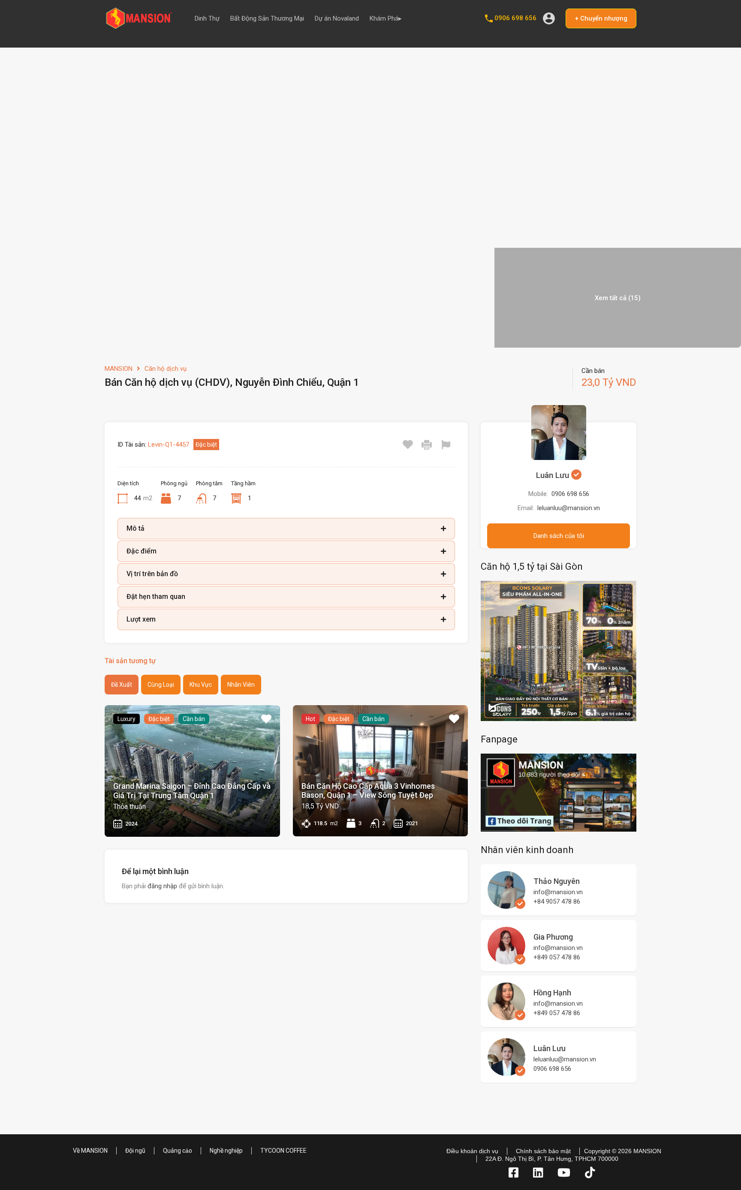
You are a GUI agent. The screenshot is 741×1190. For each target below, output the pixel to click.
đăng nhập (162, 886)
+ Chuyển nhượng (601, 18)
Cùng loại (161, 684)
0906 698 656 (515, 18)
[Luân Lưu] (506, 1072)
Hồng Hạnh (552, 992)
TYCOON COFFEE (283, 1150)
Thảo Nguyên (556, 881)
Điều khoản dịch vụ (472, 1151)
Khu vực (201, 684)
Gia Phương (553, 936)
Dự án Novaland (337, 18)
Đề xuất (121, 684)
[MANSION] (139, 26)
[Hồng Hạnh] (506, 1016)
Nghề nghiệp (226, 1150)
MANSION (119, 369)
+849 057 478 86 (556, 957)
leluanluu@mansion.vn (568, 508)
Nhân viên (241, 684)
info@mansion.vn (558, 892)
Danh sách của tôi (558, 536)
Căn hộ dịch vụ (166, 369)
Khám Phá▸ (386, 18)
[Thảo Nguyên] (506, 905)
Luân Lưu (553, 475)
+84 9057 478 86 (556, 901)
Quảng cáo (177, 1150)
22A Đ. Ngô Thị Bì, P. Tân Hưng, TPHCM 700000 (551, 1158)
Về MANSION (90, 1150)
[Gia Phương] (506, 961)
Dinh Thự (207, 18)
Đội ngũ (135, 1150)
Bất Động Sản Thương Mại (267, 18)
